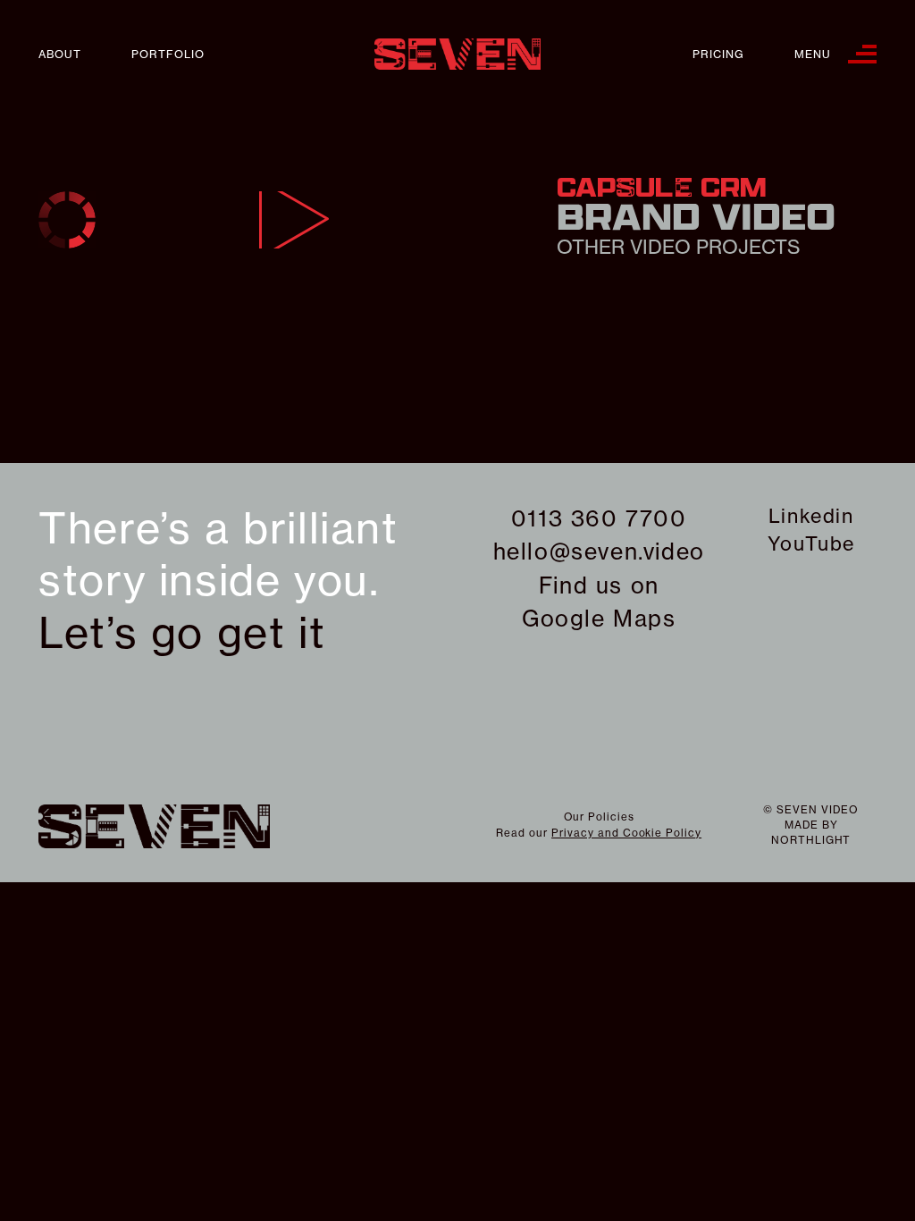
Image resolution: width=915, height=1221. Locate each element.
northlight (811, 839)
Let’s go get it (181, 633)
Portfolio (168, 54)
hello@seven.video (599, 551)
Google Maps (599, 618)
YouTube (811, 543)
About (59, 54)
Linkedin (811, 515)
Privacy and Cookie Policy (626, 832)
